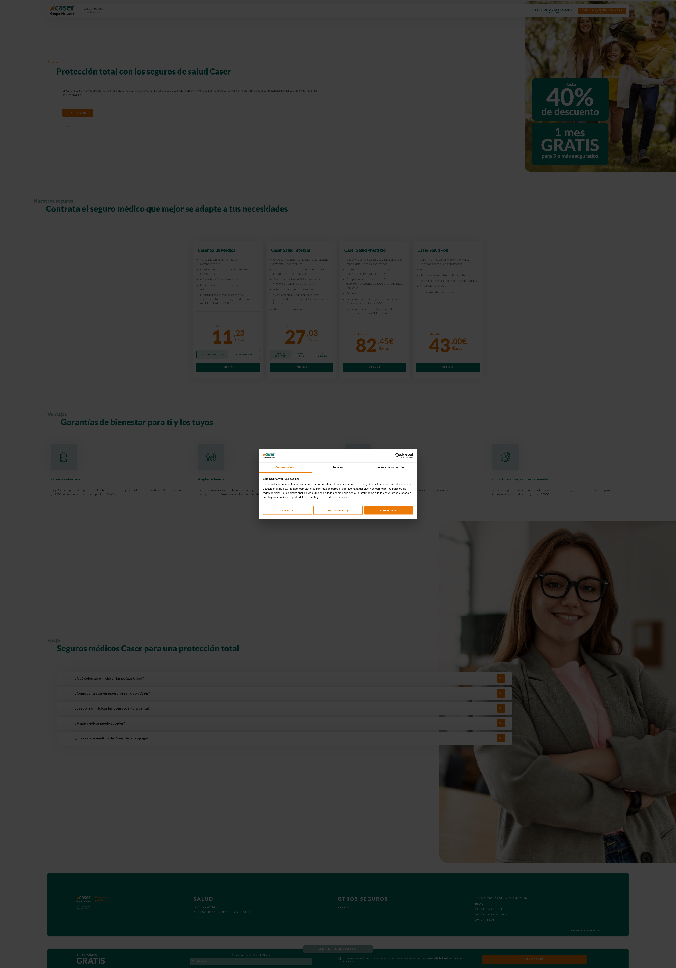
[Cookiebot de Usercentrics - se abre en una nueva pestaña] (398, 455)
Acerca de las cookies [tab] (390, 467)
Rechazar (287, 510)
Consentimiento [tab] (285, 467)
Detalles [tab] (338, 467)
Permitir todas (388, 510)
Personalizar (336, 510)
